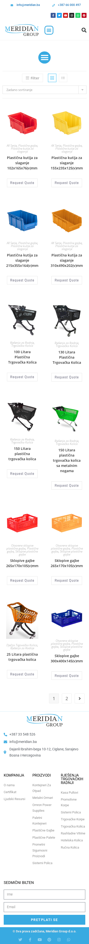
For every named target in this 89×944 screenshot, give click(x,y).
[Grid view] (52, 78)
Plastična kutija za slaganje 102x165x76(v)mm (22, 162)
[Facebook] (53, 15)
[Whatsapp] (77, 15)
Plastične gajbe (27, 145)
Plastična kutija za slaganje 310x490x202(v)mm (67, 260)
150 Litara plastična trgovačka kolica (22, 453)
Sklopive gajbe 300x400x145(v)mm (67, 658)
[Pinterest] (84, 15)
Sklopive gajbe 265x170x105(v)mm (22, 563)
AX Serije (12, 145)
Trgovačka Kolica (22, 346)
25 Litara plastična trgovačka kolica (22, 657)
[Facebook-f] (30, 940)
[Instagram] (71, 15)
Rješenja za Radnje (22, 343)
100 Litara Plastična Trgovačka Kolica (22, 357)
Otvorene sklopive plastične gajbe (20, 547)
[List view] (63, 78)
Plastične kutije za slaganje (22, 150)
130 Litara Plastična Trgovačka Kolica (67, 357)
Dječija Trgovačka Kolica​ (21, 645)
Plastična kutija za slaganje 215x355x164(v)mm (22, 260)
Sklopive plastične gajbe (26, 552)
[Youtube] (65, 15)
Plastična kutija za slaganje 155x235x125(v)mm (67, 162)
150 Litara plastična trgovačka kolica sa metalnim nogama (67, 460)
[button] (48, 30)
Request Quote (22, 182)
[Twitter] (59, 15)
